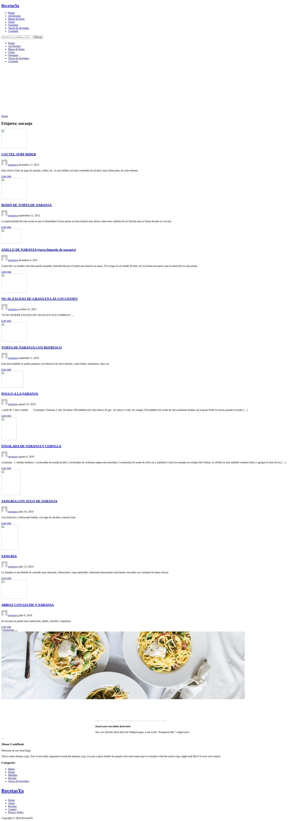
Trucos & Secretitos (18, 28)
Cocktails (13, 31)
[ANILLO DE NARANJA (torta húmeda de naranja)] (11, 242)
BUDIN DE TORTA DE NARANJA (26, 205)
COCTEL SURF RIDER (18, 154)
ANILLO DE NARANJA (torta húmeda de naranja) (38, 249)
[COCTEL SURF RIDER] (14, 147)
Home (11, 12)
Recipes (12, 806)
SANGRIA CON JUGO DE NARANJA (29, 501)
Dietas (11, 772)
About (11, 803)
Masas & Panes (16, 18)
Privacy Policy (16, 812)
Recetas (12, 778)
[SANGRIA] (9, 549)
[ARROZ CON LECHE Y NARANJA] (14, 597)
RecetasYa (10, 5)
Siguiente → (10, 629)
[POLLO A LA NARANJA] (12, 386)
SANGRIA (9, 556)
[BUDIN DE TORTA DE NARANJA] (14, 198)
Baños (11, 769)
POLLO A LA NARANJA (19, 393)
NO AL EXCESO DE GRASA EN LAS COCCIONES (39, 299)
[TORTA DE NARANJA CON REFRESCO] (14, 340)
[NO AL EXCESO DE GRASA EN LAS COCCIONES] (14, 291)
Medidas (12, 775)
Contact (12, 809)
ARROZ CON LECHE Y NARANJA (27, 605)
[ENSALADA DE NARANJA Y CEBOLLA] (9, 439)
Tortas (11, 21)
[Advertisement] (146, 89)
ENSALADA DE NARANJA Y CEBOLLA (31, 446)
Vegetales (13, 25)
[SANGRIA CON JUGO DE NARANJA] (10, 494)
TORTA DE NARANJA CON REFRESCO (31, 347)
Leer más (6, 176)
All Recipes (14, 15)
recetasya (13, 164)
